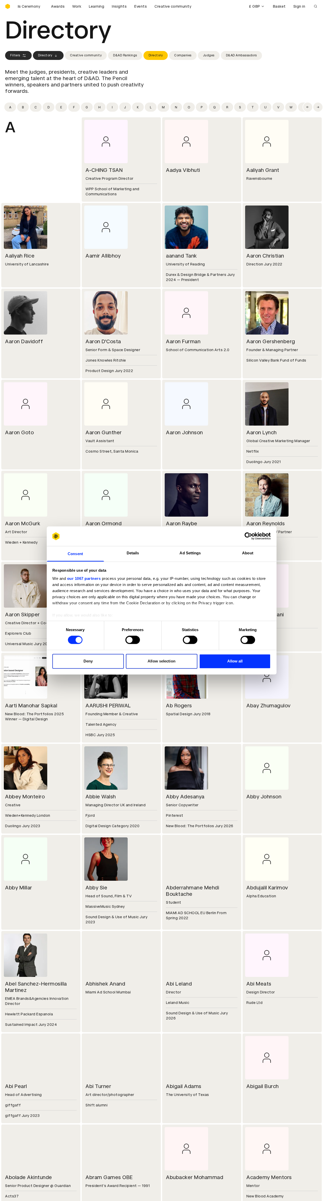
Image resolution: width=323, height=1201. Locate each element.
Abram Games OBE (109, 1177)
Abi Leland (179, 984)
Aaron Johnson (184, 432)
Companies (183, 55)
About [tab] (247, 553)
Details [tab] (133, 553)
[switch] (132, 640)
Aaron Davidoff (24, 341)
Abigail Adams (183, 1086)
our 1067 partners (84, 578)
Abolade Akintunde (28, 1177)
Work (76, 6)
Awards (58, 6)
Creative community (172, 6)
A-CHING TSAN (104, 170)
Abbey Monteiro (25, 797)
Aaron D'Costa (103, 341)
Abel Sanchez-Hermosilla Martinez (36, 987)
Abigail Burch (262, 1086)
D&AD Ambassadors (241, 55)
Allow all (235, 661)
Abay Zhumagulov (268, 705)
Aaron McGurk (22, 523)
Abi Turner (98, 1086)
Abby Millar (18, 888)
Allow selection (161, 661)
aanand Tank (181, 256)
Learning (96, 6)
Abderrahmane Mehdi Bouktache (192, 891)
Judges (208, 55)
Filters (15, 55)
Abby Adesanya (185, 797)
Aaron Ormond (104, 523)
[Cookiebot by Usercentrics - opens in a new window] (248, 536)
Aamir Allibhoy (103, 256)
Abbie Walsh (101, 797)
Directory (45, 55)
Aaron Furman (183, 341)
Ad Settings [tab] (190, 553)
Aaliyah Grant (262, 170)
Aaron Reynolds (265, 523)
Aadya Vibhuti (183, 170)
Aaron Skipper (22, 614)
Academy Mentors (269, 1177)
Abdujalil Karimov (267, 888)
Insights (119, 6)
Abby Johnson (263, 797)
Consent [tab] (75, 554)
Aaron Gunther (104, 432)
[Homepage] (7, 6)
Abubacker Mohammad (194, 1177)
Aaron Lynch (261, 432)
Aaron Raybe (181, 523)
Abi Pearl (16, 1086)
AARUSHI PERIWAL (108, 705)
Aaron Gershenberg (270, 341)
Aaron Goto (19, 432)
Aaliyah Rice (19, 256)
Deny (88, 661)
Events (140, 6)
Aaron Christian (265, 256)
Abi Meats (258, 984)
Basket (279, 6)
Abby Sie (96, 888)
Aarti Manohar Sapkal (31, 705)
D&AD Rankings (125, 55)
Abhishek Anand (105, 984)
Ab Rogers (179, 705)
